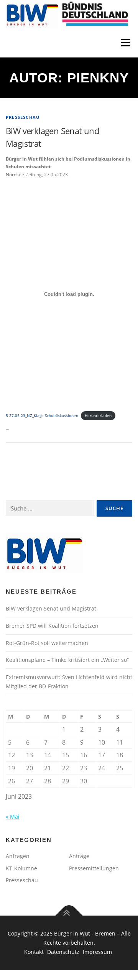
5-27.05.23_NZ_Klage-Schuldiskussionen (42, 415)
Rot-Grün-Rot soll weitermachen (47, 643)
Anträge (79, 856)
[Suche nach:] (50, 508)
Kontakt (34, 951)
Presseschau (22, 117)
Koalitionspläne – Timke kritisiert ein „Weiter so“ (67, 659)
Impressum (97, 951)
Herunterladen (98, 415)
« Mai (13, 816)
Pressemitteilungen (94, 868)
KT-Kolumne (21, 868)
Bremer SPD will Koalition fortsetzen (52, 625)
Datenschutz (64, 951)
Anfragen (18, 856)
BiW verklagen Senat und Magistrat (51, 608)
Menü (125, 42)
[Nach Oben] (69, 915)
